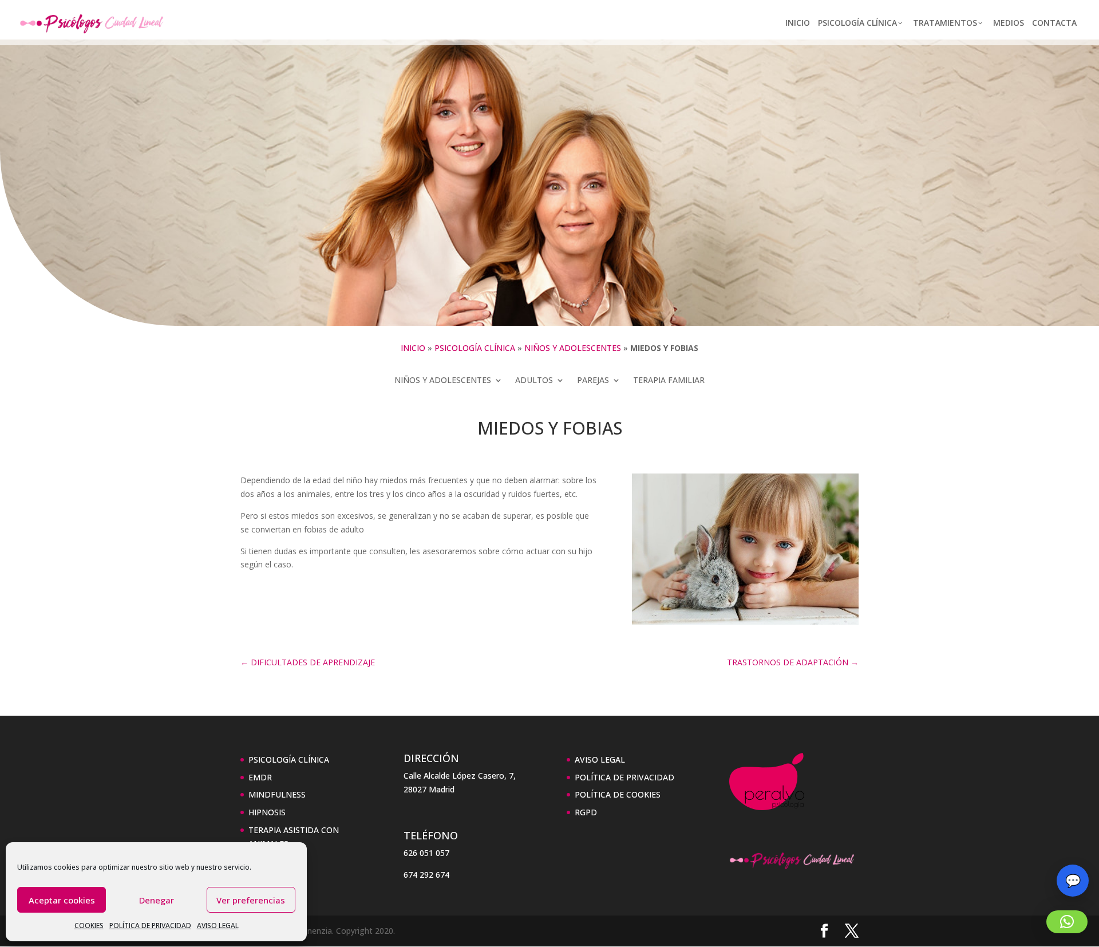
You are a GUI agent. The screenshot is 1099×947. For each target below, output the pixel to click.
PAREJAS (593, 380)
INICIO (413, 347)
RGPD (586, 812)
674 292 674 (426, 874)
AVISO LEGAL (218, 925)
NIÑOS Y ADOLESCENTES (572, 347)
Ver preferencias (250, 900)
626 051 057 (426, 852)
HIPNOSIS (267, 812)
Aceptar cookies (62, 900)
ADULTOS (534, 380)
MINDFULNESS (277, 794)
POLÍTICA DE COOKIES (618, 794)
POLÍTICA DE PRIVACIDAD (150, 925)
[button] (1067, 921)
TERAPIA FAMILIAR (669, 380)
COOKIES (89, 925)
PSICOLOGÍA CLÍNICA (474, 347)
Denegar (156, 900)
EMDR (260, 777)
